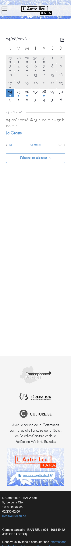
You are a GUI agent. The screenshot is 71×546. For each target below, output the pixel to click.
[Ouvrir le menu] (5, 10)
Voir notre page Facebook (36, 475)
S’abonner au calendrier (33, 157)
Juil (10, 145)
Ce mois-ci (35, 144)
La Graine (14, 133)
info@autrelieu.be (14, 516)
